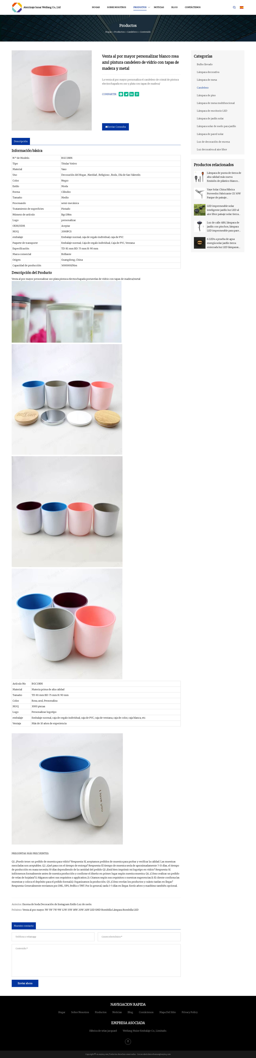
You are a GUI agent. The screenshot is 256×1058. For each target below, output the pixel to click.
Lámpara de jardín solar (210, 118)
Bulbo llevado (205, 64)
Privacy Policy (190, 1012)
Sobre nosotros (116, 7)
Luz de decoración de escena (213, 141)
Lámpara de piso (206, 95)
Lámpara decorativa (208, 72)
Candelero (132, 32)
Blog (174, 7)
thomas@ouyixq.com (162, 1054)
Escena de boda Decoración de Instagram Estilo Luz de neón (57, 904)
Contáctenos (193, 7)
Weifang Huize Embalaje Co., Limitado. (145, 1030)
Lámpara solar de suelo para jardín (216, 126)
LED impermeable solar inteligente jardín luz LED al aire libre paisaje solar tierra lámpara (223, 210)
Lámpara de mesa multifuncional (216, 103)
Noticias (159, 7)
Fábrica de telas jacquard (103, 1030)
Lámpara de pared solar (210, 134)
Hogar (96, 7)
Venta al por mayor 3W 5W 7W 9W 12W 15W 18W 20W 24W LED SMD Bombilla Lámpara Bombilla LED (81, 909)
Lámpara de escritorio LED (212, 110)
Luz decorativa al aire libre (212, 149)
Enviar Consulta (117, 126)
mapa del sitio (167, 1012)
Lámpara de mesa (207, 79)
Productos (140, 7)
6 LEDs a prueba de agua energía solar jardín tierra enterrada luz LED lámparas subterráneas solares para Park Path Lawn (223, 243)
